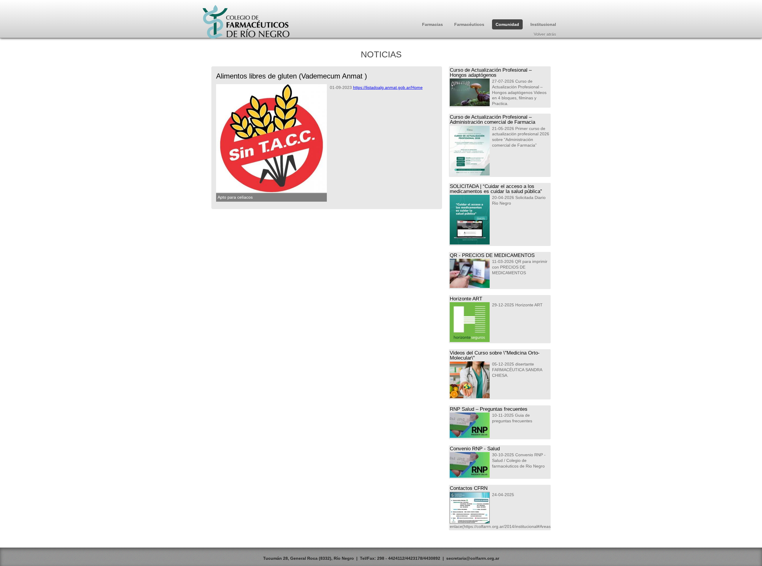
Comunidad (507, 24)
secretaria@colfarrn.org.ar (472, 558)
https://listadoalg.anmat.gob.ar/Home (388, 87)
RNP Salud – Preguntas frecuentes (488, 409)
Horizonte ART (466, 299)
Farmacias (432, 24)
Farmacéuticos (469, 24)
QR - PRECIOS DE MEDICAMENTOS (492, 255)
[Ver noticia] (470, 92)
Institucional (543, 24)
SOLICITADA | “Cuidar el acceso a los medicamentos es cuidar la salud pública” (496, 188)
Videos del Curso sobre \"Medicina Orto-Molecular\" (495, 355)
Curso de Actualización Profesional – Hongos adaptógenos (491, 72)
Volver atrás (545, 34)
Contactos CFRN (469, 488)
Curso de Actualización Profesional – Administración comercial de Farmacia (492, 119)
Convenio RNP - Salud (475, 448)
